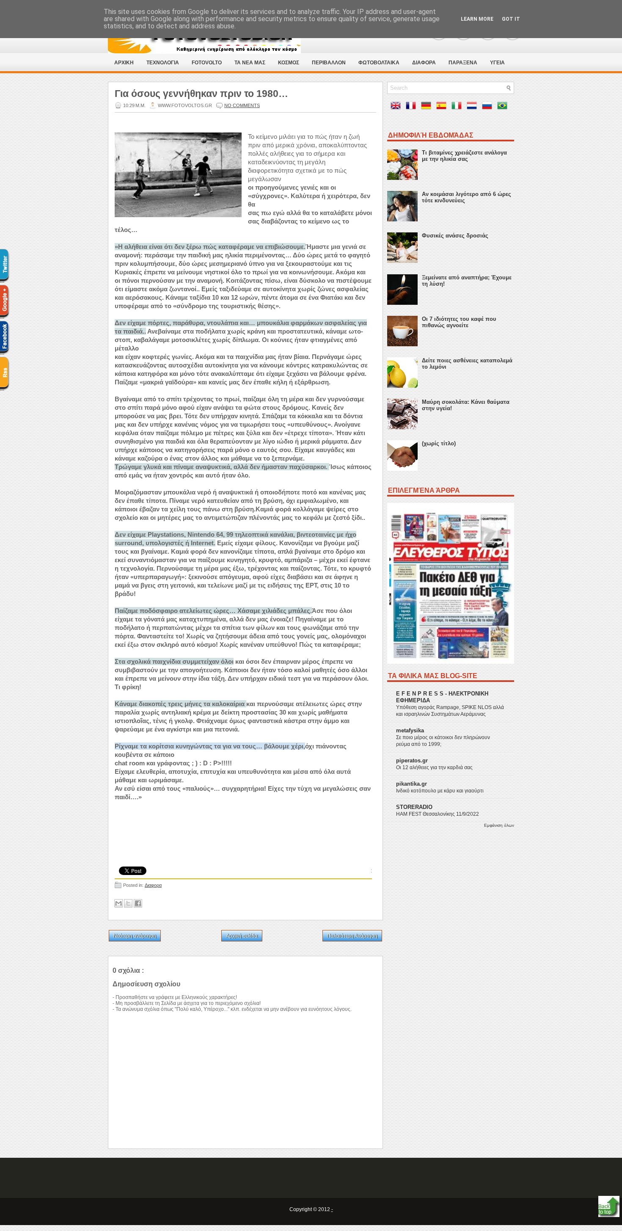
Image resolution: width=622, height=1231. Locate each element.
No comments (242, 105)
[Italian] (458, 107)
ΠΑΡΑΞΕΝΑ (463, 63)
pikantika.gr (411, 784)
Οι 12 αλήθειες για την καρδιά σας (434, 767)
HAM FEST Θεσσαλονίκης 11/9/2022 (437, 814)
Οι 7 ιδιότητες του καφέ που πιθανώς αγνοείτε (459, 322)
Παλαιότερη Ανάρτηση (352, 936)
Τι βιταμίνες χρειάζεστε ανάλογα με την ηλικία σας (464, 155)
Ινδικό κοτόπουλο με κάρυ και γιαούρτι (440, 791)
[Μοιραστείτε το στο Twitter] (128, 903)
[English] (397, 107)
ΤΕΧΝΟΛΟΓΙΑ (162, 63)
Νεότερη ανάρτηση (134, 936)
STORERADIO (414, 807)
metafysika (410, 730)
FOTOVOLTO (207, 63)
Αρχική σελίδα (242, 936)
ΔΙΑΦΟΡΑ (424, 63)
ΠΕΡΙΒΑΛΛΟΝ (329, 63)
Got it (511, 19)
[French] (412, 107)
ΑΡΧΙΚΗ (124, 63)
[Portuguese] (504, 107)
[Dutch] (473, 107)
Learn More (477, 19)
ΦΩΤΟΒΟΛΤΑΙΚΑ (378, 63)
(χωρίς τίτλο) (439, 443)
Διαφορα (153, 885)
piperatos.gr (412, 760)
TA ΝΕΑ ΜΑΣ (249, 63)
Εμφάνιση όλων (499, 825)
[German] (428, 107)
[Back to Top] (608, 1207)
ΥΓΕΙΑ (497, 63)
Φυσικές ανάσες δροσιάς (455, 235)
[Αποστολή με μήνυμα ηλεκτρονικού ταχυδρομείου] (118, 903)
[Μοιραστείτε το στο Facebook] (138, 903)
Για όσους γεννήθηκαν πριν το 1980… (201, 93)
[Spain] (443, 107)
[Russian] (488, 107)
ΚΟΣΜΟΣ (288, 63)
